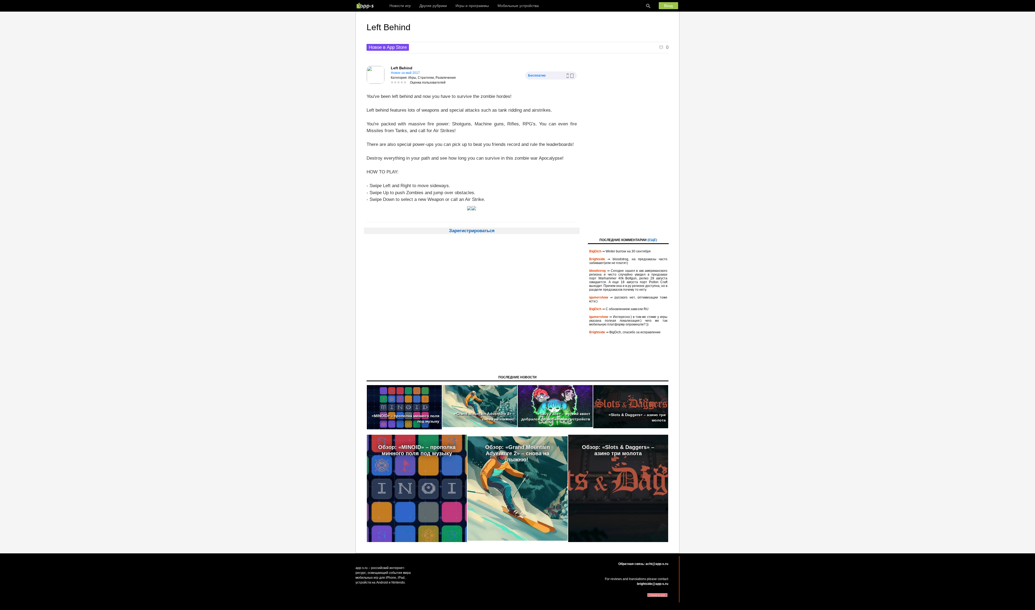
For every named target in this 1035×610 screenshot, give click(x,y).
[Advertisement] (628, 145)
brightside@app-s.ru (652, 584)
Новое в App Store (388, 47)
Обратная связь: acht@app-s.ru (643, 564)
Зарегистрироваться (472, 230)
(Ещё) (652, 240)
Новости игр (400, 6)
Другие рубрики (433, 6)
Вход (668, 6)
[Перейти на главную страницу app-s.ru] (366, 5)
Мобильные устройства (518, 6)
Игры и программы (472, 6)
